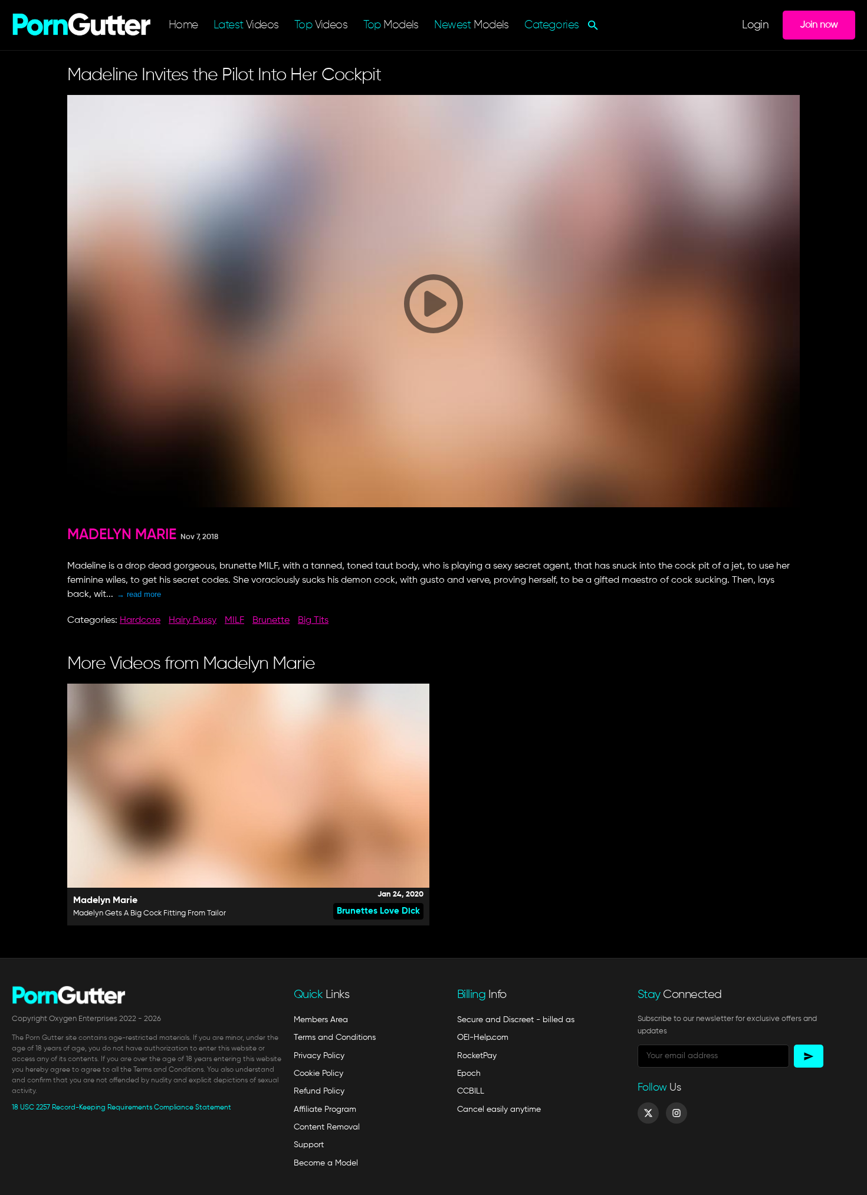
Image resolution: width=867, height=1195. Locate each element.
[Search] (591, 25)
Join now (819, 24)
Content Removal (327, 1127)
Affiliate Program (325, 1109)
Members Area (321, 1020)
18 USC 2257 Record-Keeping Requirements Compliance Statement (121, 1107)
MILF (234, 620)
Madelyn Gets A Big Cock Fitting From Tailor (149, 913)
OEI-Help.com (482, 1037)
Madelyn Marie (121, 535)
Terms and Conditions (335, 1037)
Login (755, 25)
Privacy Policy (319, 1056)
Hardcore (140, 620)
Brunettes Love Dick (378, 911)
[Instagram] (676, 1113)
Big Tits (313, 620)
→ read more (139, 594)
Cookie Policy (318, 1073)
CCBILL (470, 1091)
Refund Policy (319, 1091)
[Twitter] (648, 1113)
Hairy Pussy (192, 620)
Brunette (271, 620)
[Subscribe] (808, 1056)
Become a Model (326, 1163)
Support (309, 1145)
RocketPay (477, 1056)
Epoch (469, 1073)
